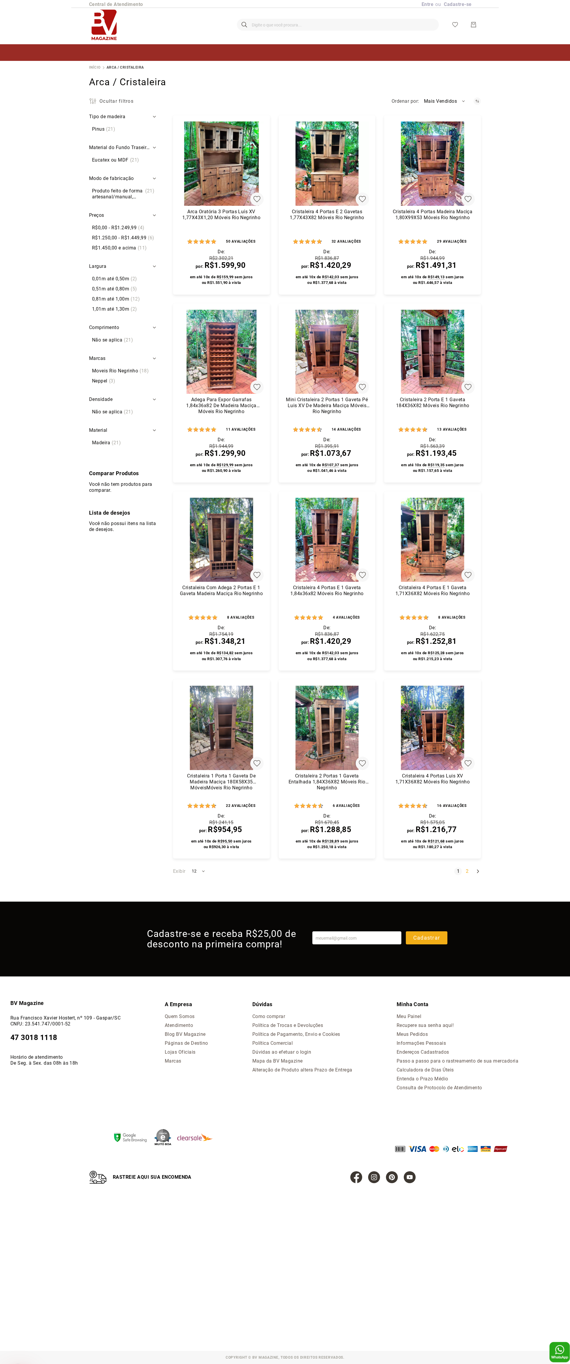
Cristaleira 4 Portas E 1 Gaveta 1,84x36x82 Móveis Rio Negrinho (326, 590)
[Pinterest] (392, 1177)
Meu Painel (409, 1016)
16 (451, 806)
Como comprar (268, 1016)
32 (346, 241)
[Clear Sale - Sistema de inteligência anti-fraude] (197, 1137)
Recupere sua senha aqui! (425, 1025)
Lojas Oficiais (180, 1052)
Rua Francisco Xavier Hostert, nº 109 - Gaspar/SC (65, 1018)
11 (240, 429)
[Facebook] (356, 1177)
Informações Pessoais (421, 1043)
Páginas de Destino (186, 1043)
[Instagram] (374, 1177)
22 (240, 806)
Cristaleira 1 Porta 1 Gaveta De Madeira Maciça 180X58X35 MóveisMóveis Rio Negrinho (221, 782)
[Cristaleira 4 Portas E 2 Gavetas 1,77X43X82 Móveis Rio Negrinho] (327, 163)
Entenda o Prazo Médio (422, 1079)
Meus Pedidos (412, 1034)
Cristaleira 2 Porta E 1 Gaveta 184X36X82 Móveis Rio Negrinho (432, 402)
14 (346, 429)
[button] (445, 101)
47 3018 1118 (33, 1037)
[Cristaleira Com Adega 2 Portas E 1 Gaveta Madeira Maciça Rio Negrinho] (221, 540)
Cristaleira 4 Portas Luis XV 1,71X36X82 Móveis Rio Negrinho (432, 779)
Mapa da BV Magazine (277, 1061)
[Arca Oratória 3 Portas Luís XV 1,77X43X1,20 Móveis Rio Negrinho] (221, 163)
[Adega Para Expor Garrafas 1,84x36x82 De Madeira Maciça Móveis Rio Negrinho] (221, 352)
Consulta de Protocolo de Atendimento (439, 1087)
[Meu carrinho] (473, 24)
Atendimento (179, 1025)
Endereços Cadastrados (423, 1052)
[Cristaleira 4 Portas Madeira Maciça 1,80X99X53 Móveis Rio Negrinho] (432, 163)
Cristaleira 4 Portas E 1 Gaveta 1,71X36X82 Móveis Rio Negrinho (432, 590)
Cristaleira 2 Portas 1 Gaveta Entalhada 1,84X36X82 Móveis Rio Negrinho (327, 782)
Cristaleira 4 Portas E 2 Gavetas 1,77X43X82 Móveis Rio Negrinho (327, 214)
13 (451, 429)
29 (451, 241)
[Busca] (244, 25)
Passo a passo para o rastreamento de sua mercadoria (457, 1061)
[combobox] (338, 25)
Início (95, 67)
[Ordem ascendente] (477, 101)
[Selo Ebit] (165, 1138)
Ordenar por (405, 101)
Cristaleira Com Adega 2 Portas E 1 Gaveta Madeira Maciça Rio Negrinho (221, 590)
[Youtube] (410, 1177)
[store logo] (104, 24)
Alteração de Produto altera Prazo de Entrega (302, 1070)
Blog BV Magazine (185, 1034)
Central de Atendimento (116, 4)
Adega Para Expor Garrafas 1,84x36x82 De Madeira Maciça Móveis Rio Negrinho (221, 405)
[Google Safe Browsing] (133, 1138)
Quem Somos (180, 1016)
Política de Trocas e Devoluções (287, 1025)
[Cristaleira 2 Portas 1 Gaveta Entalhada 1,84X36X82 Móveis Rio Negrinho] (327, 728)
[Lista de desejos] (455, 24)
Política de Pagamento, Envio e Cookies (296, 1034)
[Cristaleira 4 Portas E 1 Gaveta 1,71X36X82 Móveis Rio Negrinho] (432, 540)
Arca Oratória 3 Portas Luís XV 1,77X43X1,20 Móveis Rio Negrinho (221, 214)
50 (240, 241)
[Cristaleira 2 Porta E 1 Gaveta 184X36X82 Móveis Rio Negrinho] (432, 352)
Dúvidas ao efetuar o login (281, 1052)
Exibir (179, 871)
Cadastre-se (457, 4)
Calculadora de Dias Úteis (425, 1070)
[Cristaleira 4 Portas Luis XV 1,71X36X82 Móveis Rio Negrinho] (432, 728)
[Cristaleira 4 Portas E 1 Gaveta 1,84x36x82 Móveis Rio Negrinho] (327, 540)
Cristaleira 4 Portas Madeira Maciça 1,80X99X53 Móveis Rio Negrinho (433, 214)
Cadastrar (426, 938)
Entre (427, 4)
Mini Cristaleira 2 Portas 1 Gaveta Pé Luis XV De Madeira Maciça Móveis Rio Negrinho (327, 405)
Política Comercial (272, 1043)
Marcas (173, 1061)
